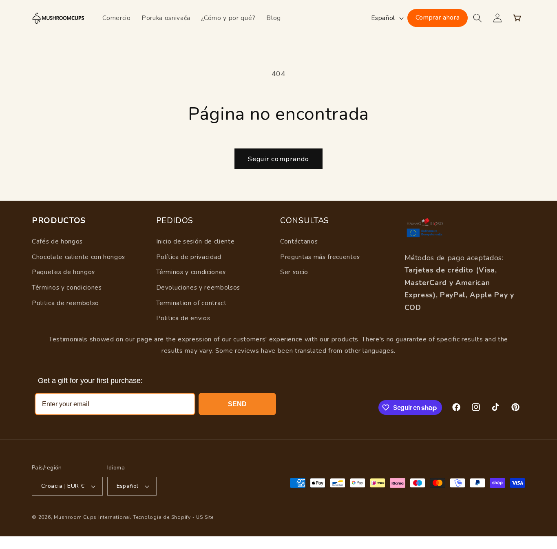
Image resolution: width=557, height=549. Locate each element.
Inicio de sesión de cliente (195, 241)
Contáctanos (299, 241)
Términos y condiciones (67, 287)
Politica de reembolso (65, 303)
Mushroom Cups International (92, 517)
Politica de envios (183, 318)
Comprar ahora (438, 17)
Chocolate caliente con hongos (78, 256)
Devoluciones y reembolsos (198, 287)
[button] (477, 18)
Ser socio (294, 272)
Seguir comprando (278, 159)
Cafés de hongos (57, 241)
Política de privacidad (189, 256)
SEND (237, 404)
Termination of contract (191, 303)
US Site (204, 517)
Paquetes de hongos (63, 272)
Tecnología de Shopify (162, 517)
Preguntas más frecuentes (320, 256)
